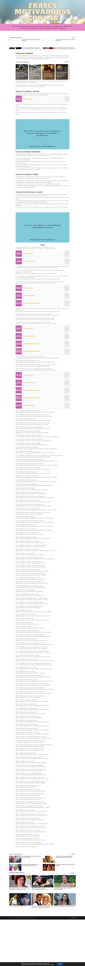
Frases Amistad (47, 26)
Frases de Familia (34, 28)
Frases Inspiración (68, 26)
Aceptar (60, 964)
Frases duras (32, 846)
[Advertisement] (37, 943)
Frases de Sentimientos (57, 26)
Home (13, 26)
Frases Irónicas (30, 26)
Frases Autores (39, 26)
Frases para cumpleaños (52, 28)
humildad (24, 55)
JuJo (16, 917)
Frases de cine (42, 28)
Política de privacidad (22, 917)
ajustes (52, 964)
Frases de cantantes (24, 28)
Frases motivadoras (21, 26)
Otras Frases (62, 28)
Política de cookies (31, 917)
